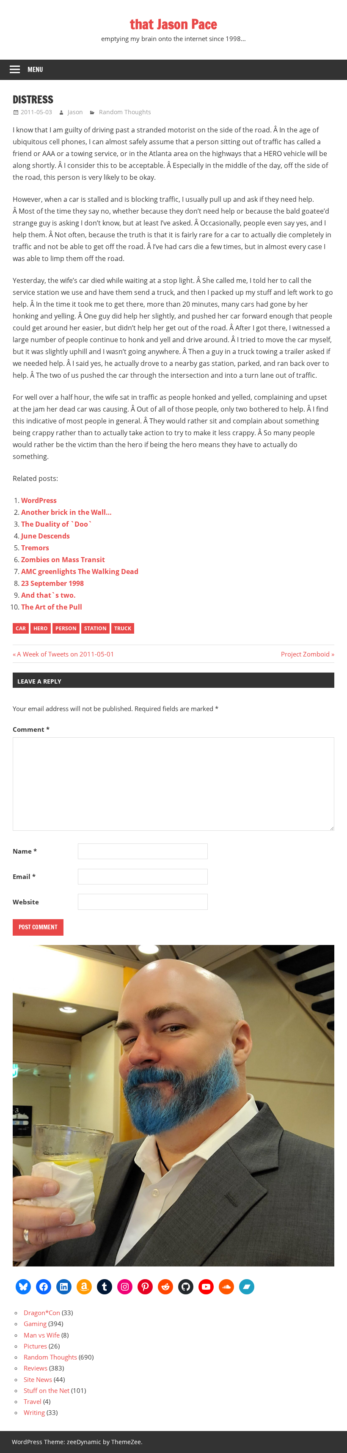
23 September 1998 (52, 583)
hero (40, 628)
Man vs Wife (42, 1335)
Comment (31, 729)
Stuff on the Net (46, 1390)
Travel (32, 1401)
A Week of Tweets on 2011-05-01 (65, 654)
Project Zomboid (305, 654)
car (21, 628)
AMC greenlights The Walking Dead (79, 571)
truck (122, 628)
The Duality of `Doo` (56, 524)
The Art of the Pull (51, 607)
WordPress (39, 500)
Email (24, 876)
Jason (75, 112)
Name (25, 851)
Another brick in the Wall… (66, 512)
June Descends (45, 536)
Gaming (35, 1323)
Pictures (35, 1346)
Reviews (35, 1368)
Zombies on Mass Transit (63, 559)
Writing (34, 1412)
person (66, 628)
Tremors (35, 547)
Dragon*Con (42, 1312)
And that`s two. (48, 595)
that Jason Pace (173, 24)
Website (26, 902)
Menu (35, 69)
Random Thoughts (125, 112)
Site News (38, 1379)
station (95, 628)
